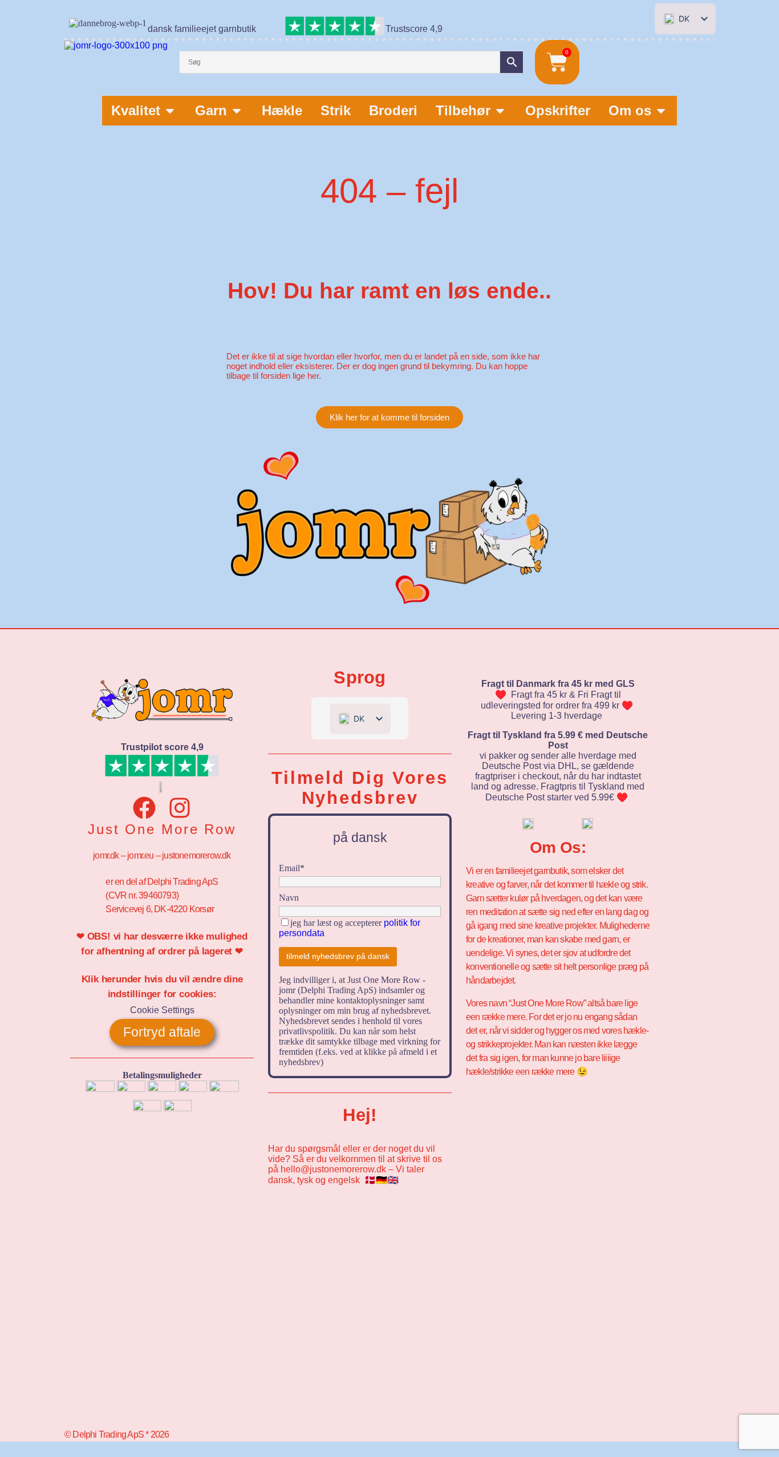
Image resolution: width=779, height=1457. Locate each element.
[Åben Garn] (237, 110)
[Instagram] (179, 807)
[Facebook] (144, 807)
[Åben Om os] (661, 110)
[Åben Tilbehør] (500, 110)
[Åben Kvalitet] (170, 110)
